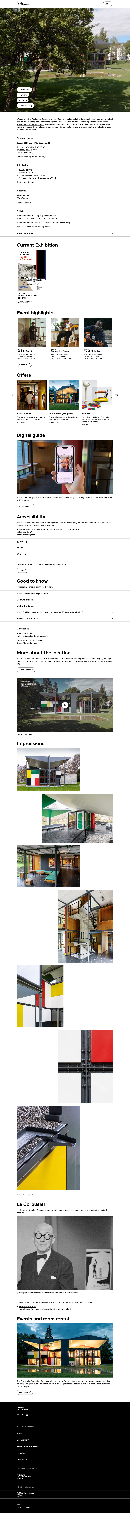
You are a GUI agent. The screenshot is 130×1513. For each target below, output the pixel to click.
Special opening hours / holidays (31, 157)
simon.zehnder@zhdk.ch (28, 535)
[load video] (65, 705)
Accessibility (26, 106)
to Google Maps (24, 202)
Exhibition (25, 90)
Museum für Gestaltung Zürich (30, 124)
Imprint (19, 1504)
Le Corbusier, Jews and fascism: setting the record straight (45, 1309)
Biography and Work (27, 1306)
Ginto (23, 570)
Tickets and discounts (26, 182)
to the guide (24, 506)
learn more (23, 1392)
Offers (23, 100)
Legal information (23, 1507)
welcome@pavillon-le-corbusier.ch (32, 636)
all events (23, 365)
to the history (24, 670)
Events (23, 95)
